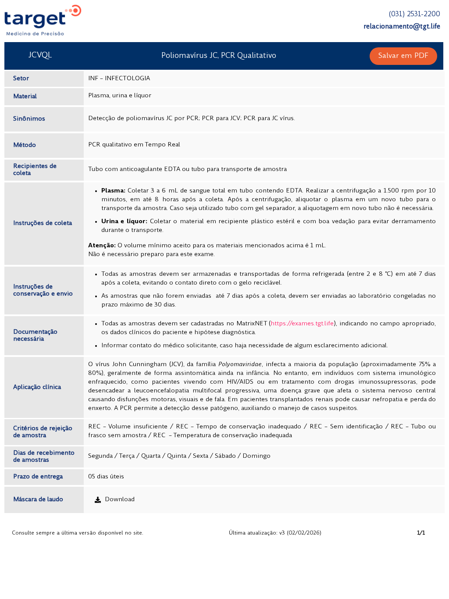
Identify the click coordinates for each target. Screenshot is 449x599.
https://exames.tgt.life (302, 324)
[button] (403, 56)
